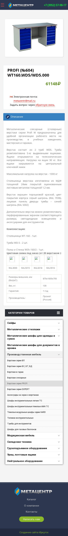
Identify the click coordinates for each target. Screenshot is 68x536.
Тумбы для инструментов (19, 424)
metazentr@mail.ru (24, 100)
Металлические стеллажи (23, 329)
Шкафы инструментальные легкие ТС (24, 401)
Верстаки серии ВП (16, 360)
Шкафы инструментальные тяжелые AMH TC (28, 406)
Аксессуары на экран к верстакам (23, 395)
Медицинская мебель (20, 435)
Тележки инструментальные (20, 418)
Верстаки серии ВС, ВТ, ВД (19, 366)
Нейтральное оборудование (25, 461)
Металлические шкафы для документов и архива (33, 347)
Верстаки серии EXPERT (18, 389)
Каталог (31, 499)
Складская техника (19, 441)
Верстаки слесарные (16, 378)
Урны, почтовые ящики (21, 454)
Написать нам (31, 519)
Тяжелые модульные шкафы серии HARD (26, 412)
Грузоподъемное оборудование (27, 448)
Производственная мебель (24, 354)
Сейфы (11, 323)
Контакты (31, 511)
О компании (31, 505)
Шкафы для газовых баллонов (21, 429)
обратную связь (45, 104)
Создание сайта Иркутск (34, 532)
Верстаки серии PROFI (17, 383)
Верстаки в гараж (15, 372)
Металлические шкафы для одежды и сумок (31, 337)
